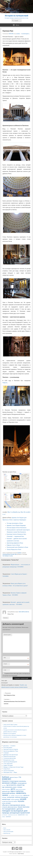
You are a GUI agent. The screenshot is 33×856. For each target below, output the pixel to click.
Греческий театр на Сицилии (10, 749)
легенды (4, 797)
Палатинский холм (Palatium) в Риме (17, 547)
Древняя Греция (14, 777)
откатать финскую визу (9, 807)
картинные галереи (19, 795)
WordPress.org (6, 833)
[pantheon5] (16, 222)
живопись (21, 793)
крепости (26, 795)
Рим (16, 554)
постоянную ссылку (8, 556)
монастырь (6, 799)
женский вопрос (8, 793)
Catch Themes (21, 853)
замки (5, 795)
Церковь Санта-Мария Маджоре (16, 525)
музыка (21, 801)
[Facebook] (13, 848)
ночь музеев (6, 803)
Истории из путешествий (16, 16)
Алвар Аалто (6, 769)
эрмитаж (8, 816)
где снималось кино (9, 787)
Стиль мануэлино (7, 763)
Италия (12, 554)
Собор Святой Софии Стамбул (10, 724)
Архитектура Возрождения (10, 761)
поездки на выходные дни (15, 811)
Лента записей (6, 829)
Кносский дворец (7, 747)
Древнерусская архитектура (10, 754)
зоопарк (12, 795)
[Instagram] (20, 848)
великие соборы (9, 783)
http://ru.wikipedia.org (13, 512)
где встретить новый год (15, 785)
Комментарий (7, 634)
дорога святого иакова (20, 789)
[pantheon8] (16, 445)
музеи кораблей (15, 799)
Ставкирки (6, 753)
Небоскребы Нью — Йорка (10, 772)
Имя (5, 657)
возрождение (22, 783)
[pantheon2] (16, 112)
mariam (18, 33)
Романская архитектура (9, 756)
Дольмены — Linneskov (9, 745)
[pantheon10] (16, 151)
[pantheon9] (16, 56)
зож (9, 795)
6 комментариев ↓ (25, 33)
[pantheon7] (16, 346)
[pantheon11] (16, 288)
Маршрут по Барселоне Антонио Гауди (13, 767)
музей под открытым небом (9, 801)
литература (10, 797)
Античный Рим (6, 554)
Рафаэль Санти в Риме (13, 545)
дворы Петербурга (6, 789)
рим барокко (4, 814)
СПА (19, 777)
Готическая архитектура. (9, 758)
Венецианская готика (8, 760)
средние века (21, 814)
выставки (4, 785)
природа (5, 813)
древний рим (6, 791)
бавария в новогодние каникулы (14, 781)
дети (13, 789)
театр (26, 814)
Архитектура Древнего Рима (15, 543)
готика (19, 787)
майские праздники (21, 797)
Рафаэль (5, 382)
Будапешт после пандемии (9, 733)
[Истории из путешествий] (16, 12)
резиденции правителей (20, 813)
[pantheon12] (16, 395)
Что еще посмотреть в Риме (15, 523)
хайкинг (3, 816)
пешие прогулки (23, 807)
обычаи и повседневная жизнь (13, 805)
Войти (4, 828)
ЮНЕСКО (6, 779)
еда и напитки (17, 791)
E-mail (5, 664)
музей (23, 799)
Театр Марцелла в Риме (14, 549)
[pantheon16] (16, 186)
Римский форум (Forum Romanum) (17, 527)
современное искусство (12, 814)
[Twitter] (16, 848)
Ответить (5, 617)
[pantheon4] (16, 254)
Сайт (5, 670)
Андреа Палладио (8, 765)
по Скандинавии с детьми (12, 809)
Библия (5, 777)
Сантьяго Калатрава (8, 770)
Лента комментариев (8, 831)
